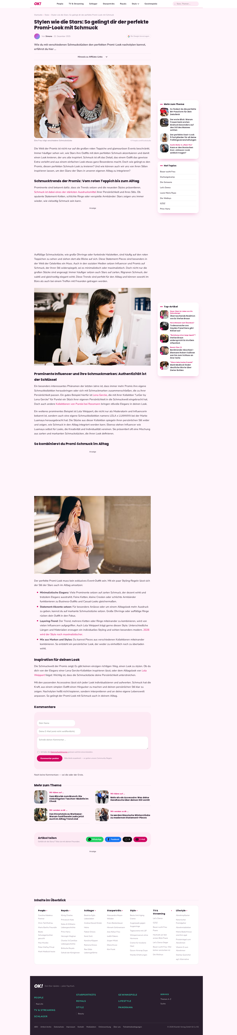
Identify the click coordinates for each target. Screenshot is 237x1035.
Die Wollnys (165, 198)
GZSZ (162, 203)
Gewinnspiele (151, 3)
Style (134, 3)
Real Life (39, 1004)
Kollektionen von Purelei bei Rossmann (78, 404)
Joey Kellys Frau (113, 931)
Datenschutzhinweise (59, 752)
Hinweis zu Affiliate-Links (90, 56)
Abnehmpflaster (183, 915)
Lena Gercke (100, 395)
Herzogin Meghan (68, 936)
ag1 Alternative (182, 959)
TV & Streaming (76, 3)
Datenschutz (59, 1027)
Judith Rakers (112, 936)
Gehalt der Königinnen (70, 952)
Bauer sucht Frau (167, 171)
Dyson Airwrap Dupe (139, 950)
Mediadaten (91, 1027)
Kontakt (81, 1027)
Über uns (117, 1027)
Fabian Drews (89, 931)
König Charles (67, 915)
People (60, 3)
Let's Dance (165, 187)
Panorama (125, 1007)
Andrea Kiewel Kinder (93, 923)
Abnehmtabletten (183, 927)
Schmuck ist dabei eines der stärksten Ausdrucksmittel (65, 192)
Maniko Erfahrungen (138, 955)
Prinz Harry (165, 208)
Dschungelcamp (167, 177)
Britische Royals (67, 948)
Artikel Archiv (45, 1027)
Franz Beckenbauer (115, 923)
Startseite (38, 15)
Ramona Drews (90, 945)
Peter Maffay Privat (46, 947)
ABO (36, 1027)
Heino (86, 927)
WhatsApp (96, 839)
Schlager (93, 3)
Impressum (70, 1027)
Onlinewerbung (104, 1027)
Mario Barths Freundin (47, 927)
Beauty (81, 1013)
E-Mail (142, 839)
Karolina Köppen (91, 940)
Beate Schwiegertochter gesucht (45, 935)
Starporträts (109, 3)
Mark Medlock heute (46, 951)
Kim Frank (111, 949)
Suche (163, 1003)
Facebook (115, 839)
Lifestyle (181, 910)
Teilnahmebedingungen (132, 1027)
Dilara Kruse (112, 945)
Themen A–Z (165, 999)
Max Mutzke (43, 942)
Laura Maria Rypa (168, 192)
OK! (37, 3)
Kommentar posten (49, 758)
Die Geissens (166, 182)
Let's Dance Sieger (160, 942)
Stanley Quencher (183, 955)
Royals (123, 3)
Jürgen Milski (112, 940)
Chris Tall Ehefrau (45, 923)
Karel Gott (88, 936)
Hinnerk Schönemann (116, 927)
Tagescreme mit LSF (138, 930)
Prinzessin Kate (67, 919)
